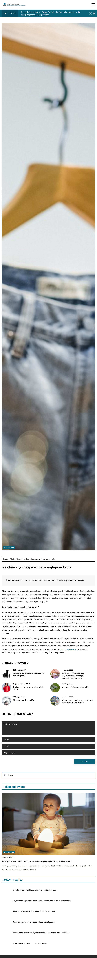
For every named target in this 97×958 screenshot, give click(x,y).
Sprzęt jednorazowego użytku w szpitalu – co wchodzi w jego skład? (41, 932)
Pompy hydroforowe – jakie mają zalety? (30, 943)
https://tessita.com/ (69, 649)
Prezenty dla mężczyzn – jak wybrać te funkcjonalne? (29, 674)
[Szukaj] (4, 775)
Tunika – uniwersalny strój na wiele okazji (28, 688)
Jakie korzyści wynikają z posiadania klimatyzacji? (33, 922)
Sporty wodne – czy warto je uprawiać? (19, 861)
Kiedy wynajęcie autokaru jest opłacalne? (38, 12)
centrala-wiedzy (15, 580)
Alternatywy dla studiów (24, 700)
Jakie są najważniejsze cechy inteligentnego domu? (34, 911)
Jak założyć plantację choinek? (75, 687)
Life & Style (9, 547)
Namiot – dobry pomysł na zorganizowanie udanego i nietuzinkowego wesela (73, 675)
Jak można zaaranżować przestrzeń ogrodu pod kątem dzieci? (77, 701)
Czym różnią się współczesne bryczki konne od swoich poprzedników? (42, 900)
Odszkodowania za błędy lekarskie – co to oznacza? (34, 890)
